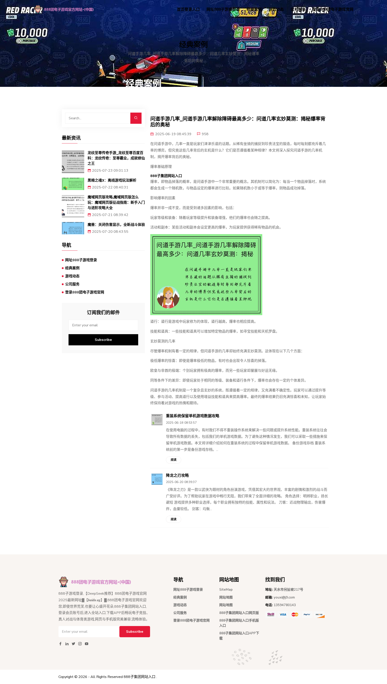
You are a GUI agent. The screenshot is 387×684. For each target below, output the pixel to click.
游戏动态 (276, 9)
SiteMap (226, 589)
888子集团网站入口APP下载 (239, 636)
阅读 (173, 460)
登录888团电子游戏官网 (332, 9)
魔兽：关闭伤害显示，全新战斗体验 (116, 224)
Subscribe (103, 339)
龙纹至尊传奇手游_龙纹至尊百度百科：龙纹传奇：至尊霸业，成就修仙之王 (116, 158)
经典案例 (254, 9)
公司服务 (298, 9)
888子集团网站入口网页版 (239, 613)
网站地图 (226, 597)
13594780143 (285, 605)
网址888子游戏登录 (223, 9)
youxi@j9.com (284, 597)
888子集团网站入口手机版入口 (239, 623)
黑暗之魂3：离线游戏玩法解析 (112, 180)
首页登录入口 (188, 9)
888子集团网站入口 (139, 676)
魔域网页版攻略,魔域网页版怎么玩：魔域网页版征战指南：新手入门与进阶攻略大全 (116, 202)
